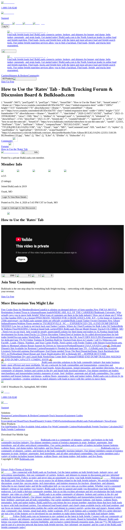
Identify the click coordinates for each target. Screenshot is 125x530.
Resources (6, 415)
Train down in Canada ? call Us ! (87, 340)
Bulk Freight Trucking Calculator (102, 426)
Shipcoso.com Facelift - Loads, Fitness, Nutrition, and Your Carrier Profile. (59, 341)
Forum (113, 421)
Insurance (72, 421)
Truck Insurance (57, 415)
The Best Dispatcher (81, 351)
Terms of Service (24, 469)
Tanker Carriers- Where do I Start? (67, 326)
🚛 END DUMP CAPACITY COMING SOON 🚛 (26, 359)
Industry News (103, 421)
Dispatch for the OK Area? (70, 337)
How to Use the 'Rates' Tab (14, 149)
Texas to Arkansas (30, 312)
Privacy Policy (8, 469)
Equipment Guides (74, 415)
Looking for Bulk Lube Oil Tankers (101, 326)
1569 (12, 275)
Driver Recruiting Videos (53, 334)
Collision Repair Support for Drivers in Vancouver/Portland (46, 345)
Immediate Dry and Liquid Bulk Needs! (30, 356)
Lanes (104, 345)
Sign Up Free (7, 81)
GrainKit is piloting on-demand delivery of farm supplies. (66, 309)
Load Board (17, 421)
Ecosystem (6, 421)
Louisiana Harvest (28, 351)
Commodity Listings (67, 426)
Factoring (63, 421)
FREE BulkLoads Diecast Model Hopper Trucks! (81, 329)
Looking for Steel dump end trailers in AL (79, 331)
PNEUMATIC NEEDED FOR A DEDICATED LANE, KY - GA (68, 318)
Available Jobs (32, 426)
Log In (5, 26)
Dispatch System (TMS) (47, 421)
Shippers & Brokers (18, 75)
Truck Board (29, 421)
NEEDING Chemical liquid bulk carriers (37, 329)
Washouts (81, 426)
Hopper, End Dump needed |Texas (54, 351)
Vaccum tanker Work (24, 337)
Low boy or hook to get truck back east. (31, 326)
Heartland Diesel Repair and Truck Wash (32, 354)
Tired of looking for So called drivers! (84, 334)
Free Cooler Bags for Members (16, 309)
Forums (5, 146)
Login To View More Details (14, 197)
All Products (7, 78)
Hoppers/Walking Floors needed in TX (27, 323)
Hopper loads (45, 312)
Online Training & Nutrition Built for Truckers (49, 340)
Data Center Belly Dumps (62, 356)
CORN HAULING (92, 337)
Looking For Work (48, 426)
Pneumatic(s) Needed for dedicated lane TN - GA (69, 348)
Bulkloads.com (27, 459)
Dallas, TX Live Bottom (45, 337)
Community (33, 75)
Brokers (35, 309)
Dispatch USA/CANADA (88, 345)
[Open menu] (8, 51)
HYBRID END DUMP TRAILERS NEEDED (98, 356)
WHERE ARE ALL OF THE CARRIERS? (73, 312)
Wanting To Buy (17, 426)
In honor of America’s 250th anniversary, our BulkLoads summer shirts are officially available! (61, 319)
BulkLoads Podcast (86, 421)
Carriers (5, 75)
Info (36, 152)
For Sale (5, 426)
